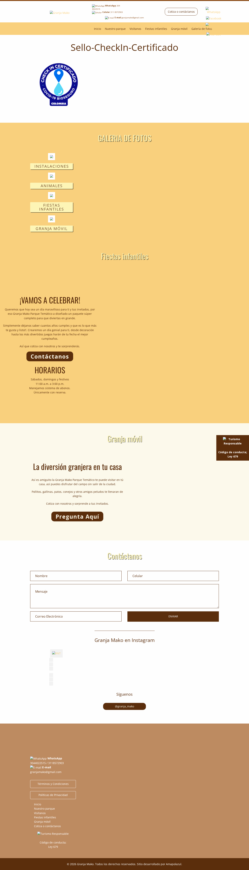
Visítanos (135, 29)
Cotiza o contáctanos (181, 11)
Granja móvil (179, 29)
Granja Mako (85, 864)
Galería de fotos (201, 29)
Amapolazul (173, 864)
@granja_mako (124, 706)
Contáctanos (50, 356)
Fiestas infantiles (156, 29)
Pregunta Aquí (77, 516)
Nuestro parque (115, 29)
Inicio (97, 29)
